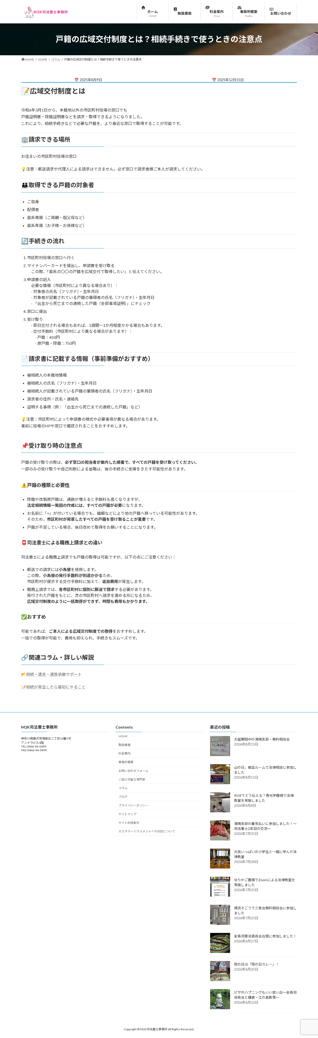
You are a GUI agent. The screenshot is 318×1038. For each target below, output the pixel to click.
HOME (123, 736)
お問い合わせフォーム (133, 771)
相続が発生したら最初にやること (56, 687)
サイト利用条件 (129, 823)
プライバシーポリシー (133, 805)
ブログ (123, 797)
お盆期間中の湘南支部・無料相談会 (262, 739)
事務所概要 (126, 762)
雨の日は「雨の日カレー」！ (256, 964)
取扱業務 (124, 745)
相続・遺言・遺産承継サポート (54, 674)
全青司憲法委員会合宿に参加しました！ (265, 936)
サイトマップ (127, 814)
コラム (123, 788)
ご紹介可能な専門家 (132, 779)
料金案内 (124, 753)
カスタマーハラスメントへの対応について (147, 831)
